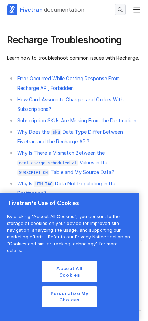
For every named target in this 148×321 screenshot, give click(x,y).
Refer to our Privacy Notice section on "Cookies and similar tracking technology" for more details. (68, 243)
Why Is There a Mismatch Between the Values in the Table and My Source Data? (65, 162)
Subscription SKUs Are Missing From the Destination (76, 120)
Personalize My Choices (70, 296)
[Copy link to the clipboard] (127, 41)
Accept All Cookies (69, 271)
